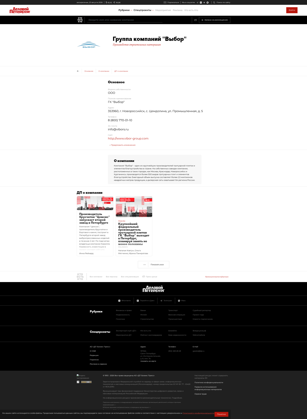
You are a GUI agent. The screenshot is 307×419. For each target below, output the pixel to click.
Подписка (94, 360)
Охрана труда (201, 394)
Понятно (221, 414)
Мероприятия (163, 10)
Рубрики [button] (124, 10)
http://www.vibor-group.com (128, 138)
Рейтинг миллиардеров (151, 335)
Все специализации (130, 277)
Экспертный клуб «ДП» (126, 331)
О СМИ (93, 351)
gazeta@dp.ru (198, 351)
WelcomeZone (199, 335)
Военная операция (176, 315)
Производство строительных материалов (137, 44)
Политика (120, 319)
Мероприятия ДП (124, 335)
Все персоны (111, 277)
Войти (292, 10)
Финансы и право (124, 310)
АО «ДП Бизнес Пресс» (100, 347)
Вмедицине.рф (199, 331)
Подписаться (173, 2)
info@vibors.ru (118, 129)
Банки (143, 310)
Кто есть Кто (191, 10)
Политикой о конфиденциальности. (199, 413)
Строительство (147, 319)
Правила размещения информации (216, 277)
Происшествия (175, 319)
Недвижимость (123, 315)
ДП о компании (121, 71)
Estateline (172, 331)
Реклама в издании (98, 364)
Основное (88, 71)
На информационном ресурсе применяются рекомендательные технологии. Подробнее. (142, 398)
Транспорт (173, 310)
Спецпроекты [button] (143, 10)
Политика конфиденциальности (209, 382)
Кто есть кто (145, 331)
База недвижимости (177, 335)
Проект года (198, 315)
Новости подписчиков (203, 319)
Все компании (96, 277)
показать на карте (148, 361)
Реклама (178, 10)
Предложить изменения (123, 145)
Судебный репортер (202, 310)
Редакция (94, 355)
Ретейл (143, 315)
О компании (103, 71)
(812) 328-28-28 (174, 351)
